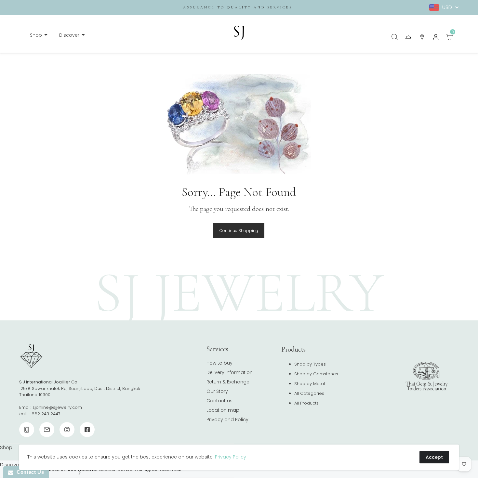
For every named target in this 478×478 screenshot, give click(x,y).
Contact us (219, 400)
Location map (222, 410)
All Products (306, 403)
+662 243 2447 (44, 414)
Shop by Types (310, 364)
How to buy (219, 363)
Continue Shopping (238, 230)
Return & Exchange (227, 382)
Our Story (217, 391)
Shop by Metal (309, 384)
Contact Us (28, 472)
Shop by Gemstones (316, 374)
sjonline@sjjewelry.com (57, 407)
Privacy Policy (230, 457)
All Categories (309, 393)
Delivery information (229, 372)
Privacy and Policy (227, 419)
